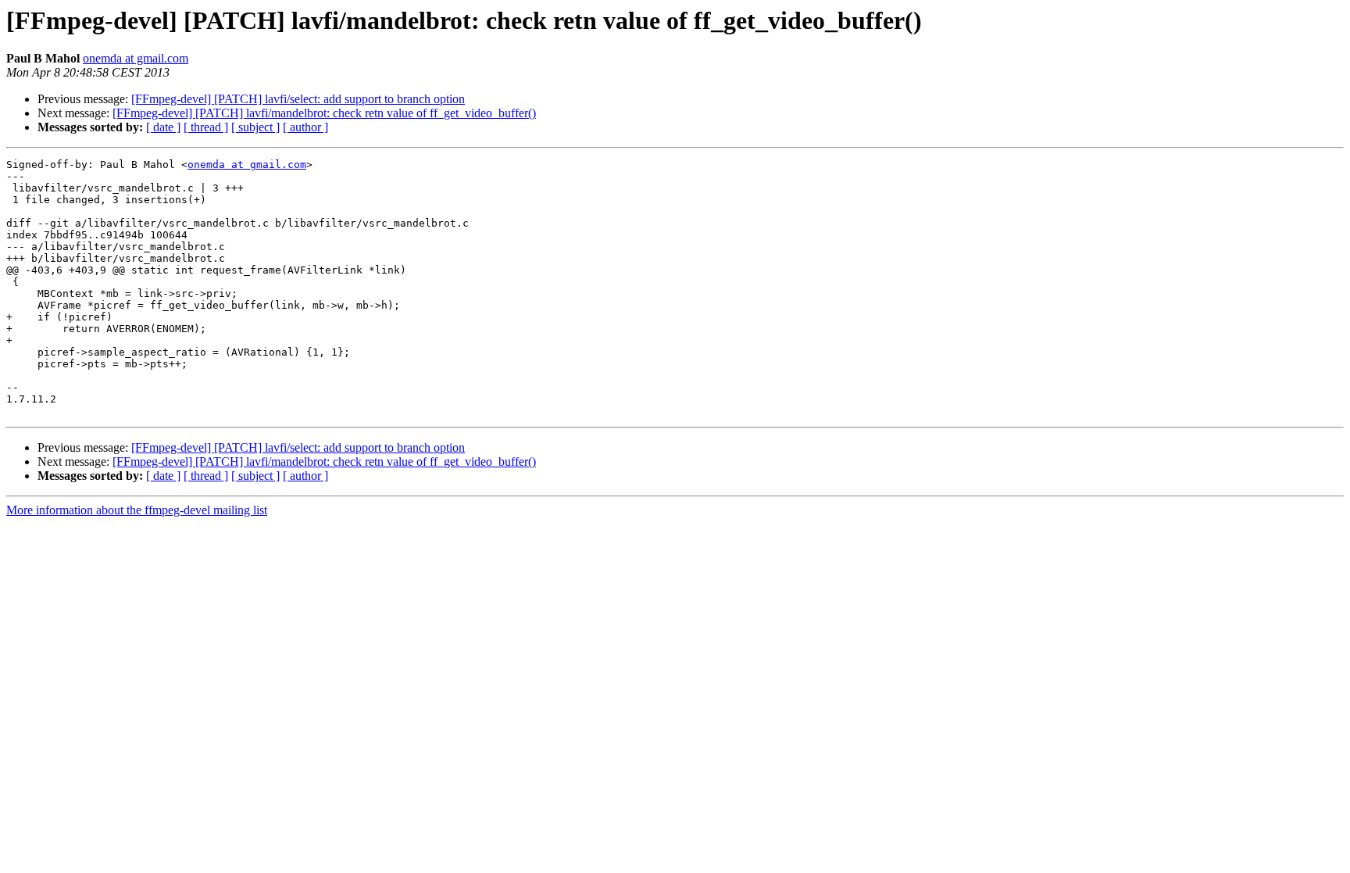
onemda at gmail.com (135, 58)
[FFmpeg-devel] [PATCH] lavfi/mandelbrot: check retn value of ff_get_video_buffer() (324, 113)
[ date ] (163, 127)
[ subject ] (255, 127)
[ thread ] (206, 127)
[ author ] (305, 127)
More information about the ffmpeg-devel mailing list (136, 510)
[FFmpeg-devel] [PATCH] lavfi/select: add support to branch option (298, 99)
